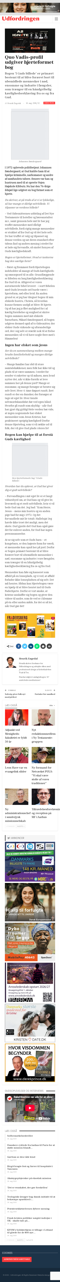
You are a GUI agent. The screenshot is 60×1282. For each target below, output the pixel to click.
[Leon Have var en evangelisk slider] (16, 755)
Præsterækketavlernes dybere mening (28, 1208)
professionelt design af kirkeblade (33, 669)
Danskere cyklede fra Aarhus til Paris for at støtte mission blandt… (31, 1146)
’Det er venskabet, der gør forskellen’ (27, 1187)
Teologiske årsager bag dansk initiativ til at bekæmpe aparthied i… (31, 1198)
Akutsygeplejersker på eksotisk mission (29, 1178)
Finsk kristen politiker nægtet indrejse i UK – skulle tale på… (29, 1219)
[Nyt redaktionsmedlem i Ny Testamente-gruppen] (43, 717)
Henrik (22, 663)
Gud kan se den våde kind (21, 1157)
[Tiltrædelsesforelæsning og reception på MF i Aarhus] (43, 797)
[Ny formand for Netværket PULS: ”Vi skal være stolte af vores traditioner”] (43, 755)
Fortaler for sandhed (45, 694)
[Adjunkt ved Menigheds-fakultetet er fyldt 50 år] (16, 717)
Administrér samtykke (17, 1259)
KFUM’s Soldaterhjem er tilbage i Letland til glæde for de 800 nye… (30, 1231)
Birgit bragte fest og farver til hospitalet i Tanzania (30, 1168)
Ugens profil (49, 103)
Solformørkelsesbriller (20, 1135)
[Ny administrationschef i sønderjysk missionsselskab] (16, 797)
